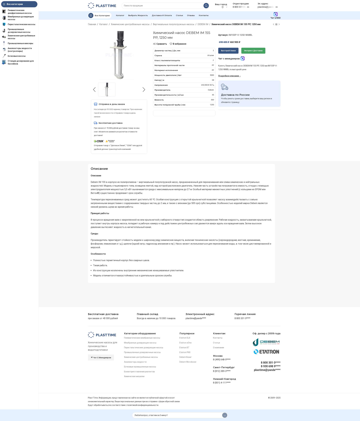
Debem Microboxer (187, 362)
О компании (218, 347)
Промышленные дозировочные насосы (142, 352)
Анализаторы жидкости (135, 362)
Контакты (217, 338)
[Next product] (279, 24)
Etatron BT (184, 347)
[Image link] (102, 334)
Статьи (216, 343)
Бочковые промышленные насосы (140, 367)
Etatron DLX (184, 338)
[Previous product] (273, 24)
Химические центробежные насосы (130, 24)
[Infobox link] (245, 314)
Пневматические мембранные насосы (142, 338)
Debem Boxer (185, 357)
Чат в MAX (276, 18)
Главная (92, 24)
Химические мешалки (134, 376)
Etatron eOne (185, 343)
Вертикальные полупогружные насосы (173, 24)
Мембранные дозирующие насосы (140, 343)
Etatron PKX (184, 352)
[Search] (206, 5)
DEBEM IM (203, 24)
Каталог (103, 24)
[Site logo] (102, 5)
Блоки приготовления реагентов (139, 371)
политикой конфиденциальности (142, 405)
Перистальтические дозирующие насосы (143, 347)
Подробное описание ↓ (229, 76)
